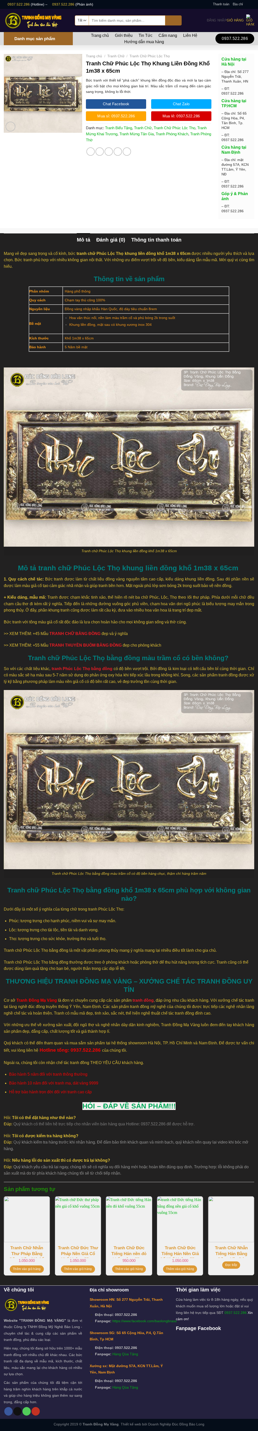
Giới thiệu (124, 36)
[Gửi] (173, 20)
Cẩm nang (167, 36)
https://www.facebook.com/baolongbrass (144, 1321)
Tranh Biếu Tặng (118, 128)
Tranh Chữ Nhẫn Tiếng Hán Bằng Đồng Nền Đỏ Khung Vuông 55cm (231, 1252)
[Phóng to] (10, 126)
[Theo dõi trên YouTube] (35, 1411)
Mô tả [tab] (83, 240)
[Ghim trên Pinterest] (118, 151)
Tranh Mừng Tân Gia (136, 134)
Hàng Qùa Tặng (125, 1354)
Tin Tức (145, 36)
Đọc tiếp (231, 1264)
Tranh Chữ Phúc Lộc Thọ (150, 56)
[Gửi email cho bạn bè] (109, 151)
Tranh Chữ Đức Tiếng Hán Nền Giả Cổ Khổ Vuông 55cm (180, 1252)
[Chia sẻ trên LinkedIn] (127, 151)
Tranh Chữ (115, 56)
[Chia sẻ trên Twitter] (99, 151)
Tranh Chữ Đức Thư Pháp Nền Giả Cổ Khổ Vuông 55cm (78, 1252)
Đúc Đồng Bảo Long (188, 1424)
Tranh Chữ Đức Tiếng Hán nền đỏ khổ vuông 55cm (128, 1252)
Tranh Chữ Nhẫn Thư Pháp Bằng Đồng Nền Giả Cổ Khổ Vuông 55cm (27, 1252)
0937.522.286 (19, 4)
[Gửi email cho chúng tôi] (251, 4)
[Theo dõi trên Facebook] (246, 4)
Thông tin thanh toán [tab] (156, 240)
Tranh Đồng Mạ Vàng (101, 1424)
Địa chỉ (238, 4)
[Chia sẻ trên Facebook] (90, 151)
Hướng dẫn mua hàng (144, 42)
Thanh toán (221, 4)
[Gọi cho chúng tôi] (26, 1411)
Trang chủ (100, 36)
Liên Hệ (190, 36)
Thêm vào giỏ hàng (27, 1268)
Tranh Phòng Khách (172, 134)
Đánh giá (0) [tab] (110, 240)
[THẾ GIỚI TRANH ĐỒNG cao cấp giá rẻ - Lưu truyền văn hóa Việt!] (35, 20)
